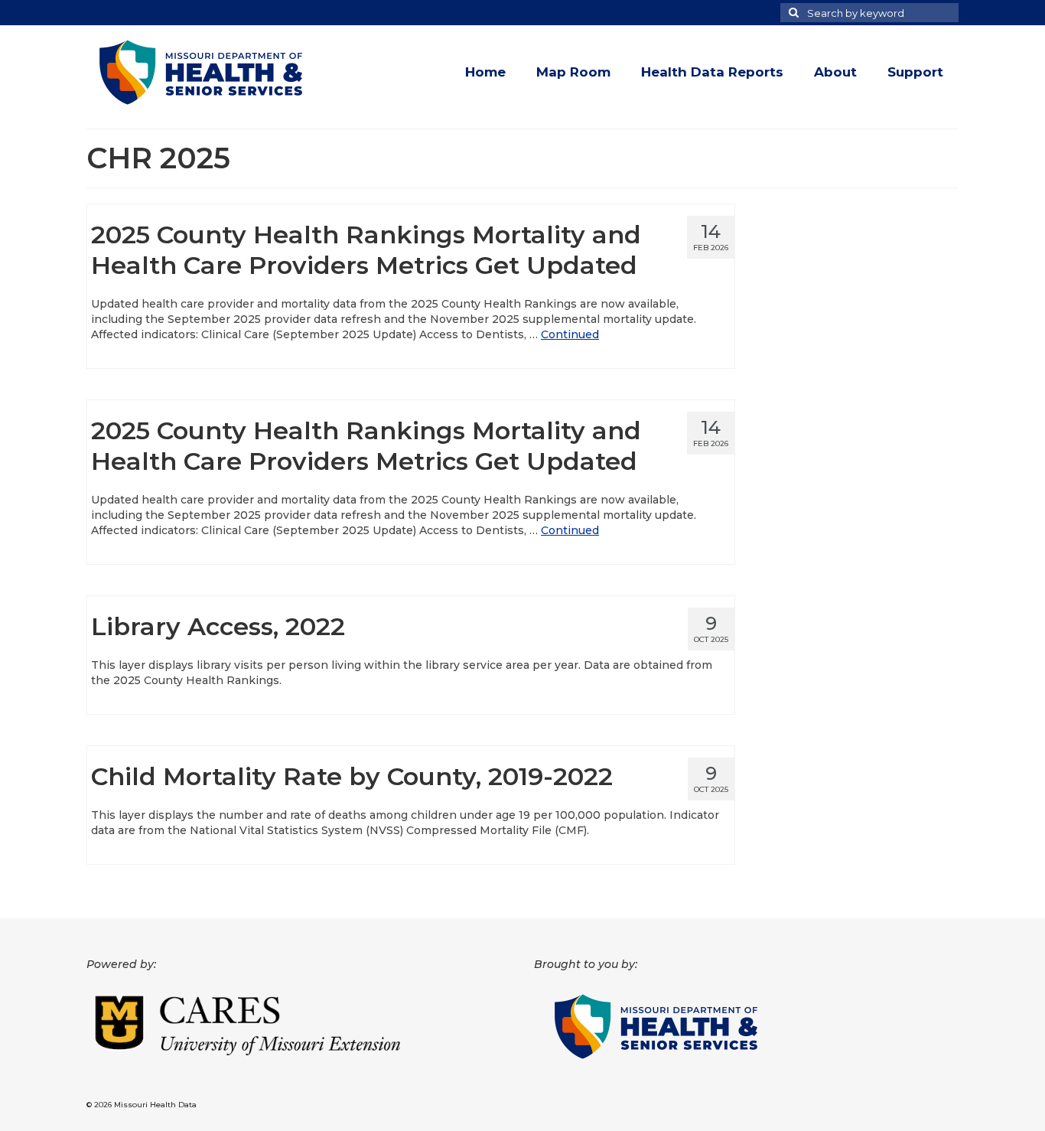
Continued (570, 334)
